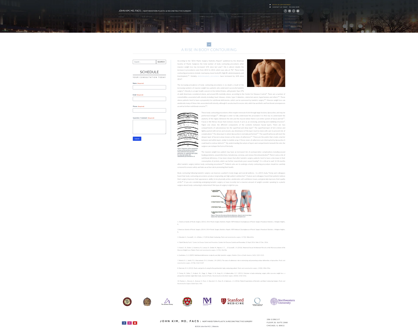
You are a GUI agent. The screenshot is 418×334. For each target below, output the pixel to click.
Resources (266, 16)
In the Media (237, 16)
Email (138, 95)
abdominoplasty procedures (208, 76)
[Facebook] (285, 10)
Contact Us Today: (285, 7)
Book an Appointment (281, 4)
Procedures (176, 16)
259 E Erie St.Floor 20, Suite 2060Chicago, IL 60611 (277, 322)
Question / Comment (143, 118)
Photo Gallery (206, 16)
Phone (138, 106)
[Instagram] (293, 10)
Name (138, 83)
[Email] (297, 10)
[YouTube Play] (289, 10)
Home (121, 17)
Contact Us (294, 16)
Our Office (147, 16)
